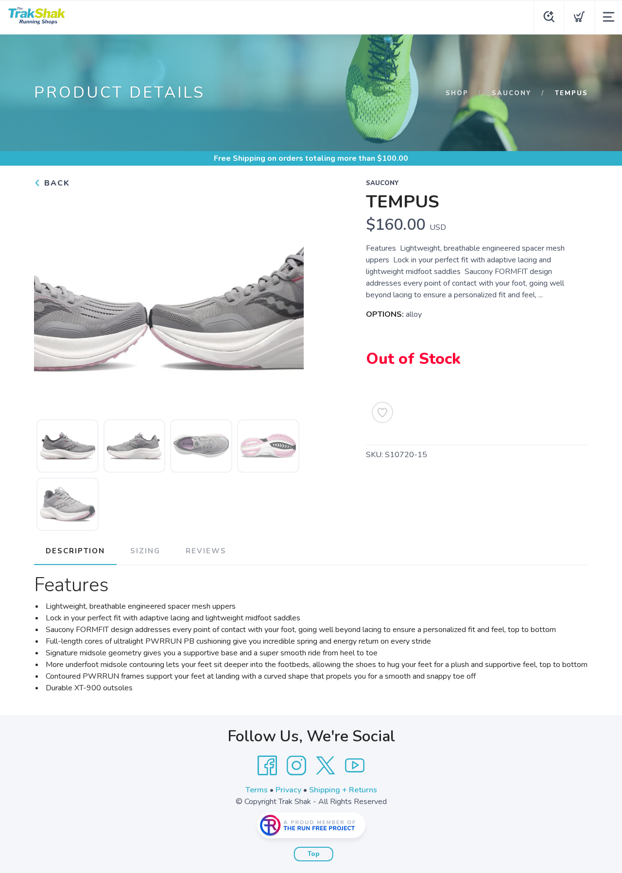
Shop (457, 93)
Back (55, 183)
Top (314, 854)
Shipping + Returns (343, 790)
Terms (256, 790)
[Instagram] (296, 765)
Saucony (512, 93)
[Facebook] (267, 765)
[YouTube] (354, 765)
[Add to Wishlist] (382, 412)
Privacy (288, 790)
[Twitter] (325, 765)
